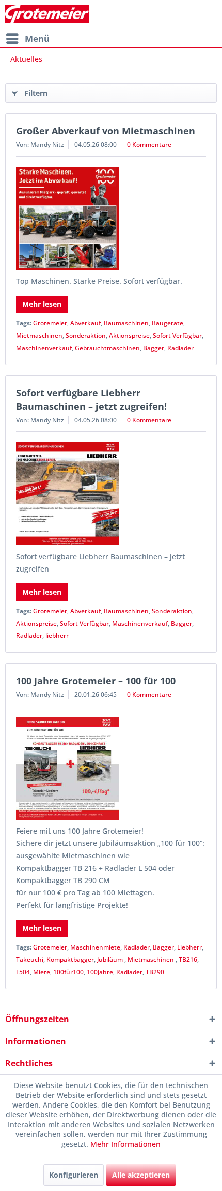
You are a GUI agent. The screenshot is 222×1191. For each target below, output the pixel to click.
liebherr (57, 635)
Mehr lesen (41, 304)
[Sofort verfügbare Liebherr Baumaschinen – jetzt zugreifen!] (111, 493)
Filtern (35, 93)
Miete (41, 972)
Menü (37, 38)
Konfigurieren (73, 1175)
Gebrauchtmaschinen (107, 347)
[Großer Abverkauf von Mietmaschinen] (111, 218)
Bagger (153, 347)
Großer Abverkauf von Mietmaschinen (105, 131)
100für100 (68, 972)
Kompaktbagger (70, 959)
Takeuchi (29, 959)
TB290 (155, 972)
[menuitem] (27, 38)
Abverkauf (85, 323)
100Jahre (100, 972)
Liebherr (189, 947)
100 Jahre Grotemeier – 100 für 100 (96, 681)
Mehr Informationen (125, 1144)
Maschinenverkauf (44, 347)
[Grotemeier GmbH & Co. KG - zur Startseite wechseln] (47, 14)
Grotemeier (50, 323)
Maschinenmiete (95, 947)
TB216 (188, 959)
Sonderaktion (86, 335)
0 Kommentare (149, 144)
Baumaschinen (126, 323)
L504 (23, 972)
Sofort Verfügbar (177, 335)
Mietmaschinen (39, 335)
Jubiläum (110, 959)
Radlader (180, 347)
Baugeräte (167, 323)
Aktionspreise (129, 335)
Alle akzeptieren (141, 1175)
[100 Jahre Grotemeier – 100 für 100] (111, 768)
